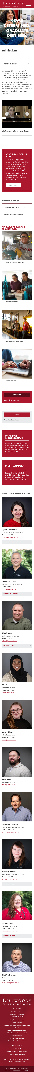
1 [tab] (14, 131)
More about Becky (17, 936)
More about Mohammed (17, 594)
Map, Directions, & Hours (17, 1020)
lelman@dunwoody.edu (9, 740)
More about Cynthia (17, 542)
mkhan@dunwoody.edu (9, 589)
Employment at (17, 1048)
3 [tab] (19, 131)
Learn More (17, 395)
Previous (7, 114)
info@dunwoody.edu (17, 1012)
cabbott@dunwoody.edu (9, 641)
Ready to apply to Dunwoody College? (17, 1051)
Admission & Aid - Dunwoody (17, 1054)
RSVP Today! (13, 185)
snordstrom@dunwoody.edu (10, 832)
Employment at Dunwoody (17, 1038)
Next (27, 114)
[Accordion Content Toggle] (28, 207)
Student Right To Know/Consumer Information (17, 1025)
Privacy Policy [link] (17, 1070)
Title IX (17, 1027)
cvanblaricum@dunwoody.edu (11, 983)
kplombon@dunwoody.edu (10, 879)
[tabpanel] (17, 116)
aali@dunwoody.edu (8, 692)
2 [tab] (16, 131)
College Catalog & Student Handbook (17, 1033)
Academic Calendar (17, 1035)
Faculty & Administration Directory (17, 1030)
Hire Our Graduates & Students (17, 1040)
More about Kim (17, 884)
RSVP (17, 414)
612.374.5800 (17, 1009)
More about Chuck (17, 645)
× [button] (32, 1068)
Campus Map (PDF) (17, 1022)
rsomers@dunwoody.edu (9, 931)
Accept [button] (26, 1070)
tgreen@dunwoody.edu (9, 784)
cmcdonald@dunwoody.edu (10, 537)
